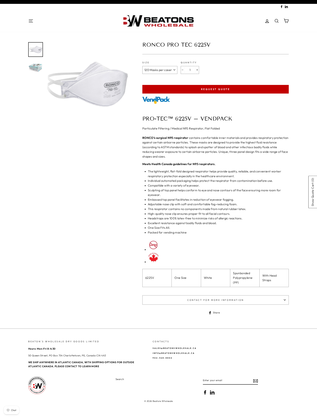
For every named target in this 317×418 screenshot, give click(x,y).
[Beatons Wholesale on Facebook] (205, 392)
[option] (88, 84)
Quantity (189, 62)
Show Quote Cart (312, 192)
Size (145, 62)
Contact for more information (215, 300)
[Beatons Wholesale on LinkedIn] (212, 392)
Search (120, 379)
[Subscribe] (255, 380)
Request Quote (215, 89)
